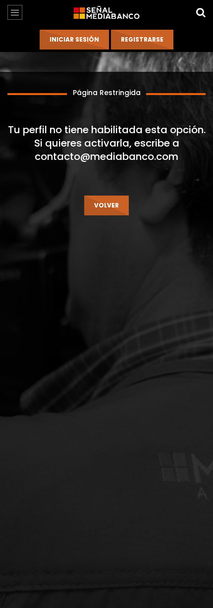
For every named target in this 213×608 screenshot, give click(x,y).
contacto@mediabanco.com (106, 156)
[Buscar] (200, 12)
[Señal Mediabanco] (106, 12)
